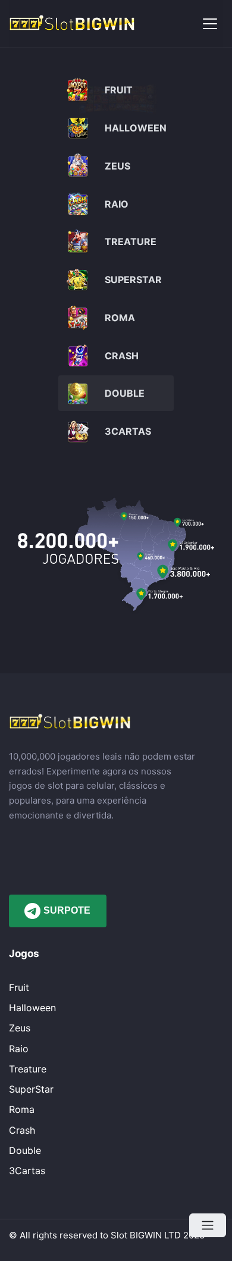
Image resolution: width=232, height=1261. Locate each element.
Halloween (32, 1008)
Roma (22, 1109)
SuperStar (31, 1089)
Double (25, 1150)
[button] (210, 24)
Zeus (19, 1028)
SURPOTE (66, 910)
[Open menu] (207, 1225)
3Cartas (27, 1171)
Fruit (19, 987)
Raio (19, 1049)
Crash (22, 1130)
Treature (27, 1069)
